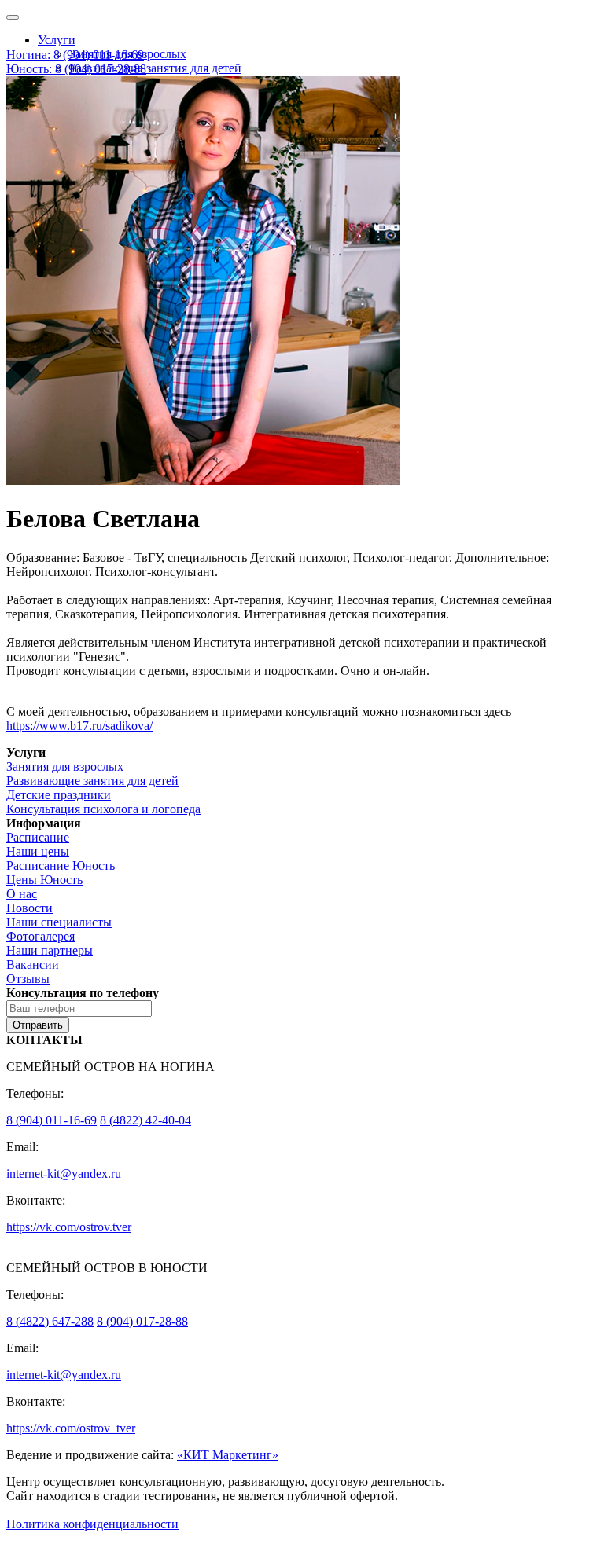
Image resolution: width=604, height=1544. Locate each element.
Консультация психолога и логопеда (103, 809)
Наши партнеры (49, 950)
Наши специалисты (59, 922)
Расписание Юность (60, 865)
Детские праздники (58, 794)
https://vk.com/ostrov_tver (70, 1428)
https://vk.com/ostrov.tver (68, 1227)
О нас (21, 893)
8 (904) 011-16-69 (51, 1120)
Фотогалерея (40, 936)
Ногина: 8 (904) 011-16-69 (75, 54)
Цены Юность (44, 879)
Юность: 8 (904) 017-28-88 (76, 68)
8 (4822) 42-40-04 (145, 1120)
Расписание (37, 837)
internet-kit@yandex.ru (63, 1173)
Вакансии (32, 964)
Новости (29, 908)
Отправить (38, 1025)
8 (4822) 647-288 (50, 1321)
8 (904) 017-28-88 (142, 1321)
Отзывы (28, 978)
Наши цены (37, 851)
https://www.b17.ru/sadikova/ (79, 725)
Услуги (57, 39)
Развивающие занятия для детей (155, 68)
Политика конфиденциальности (92, 1524)
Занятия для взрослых (64, 766)
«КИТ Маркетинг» (227, 1454)
